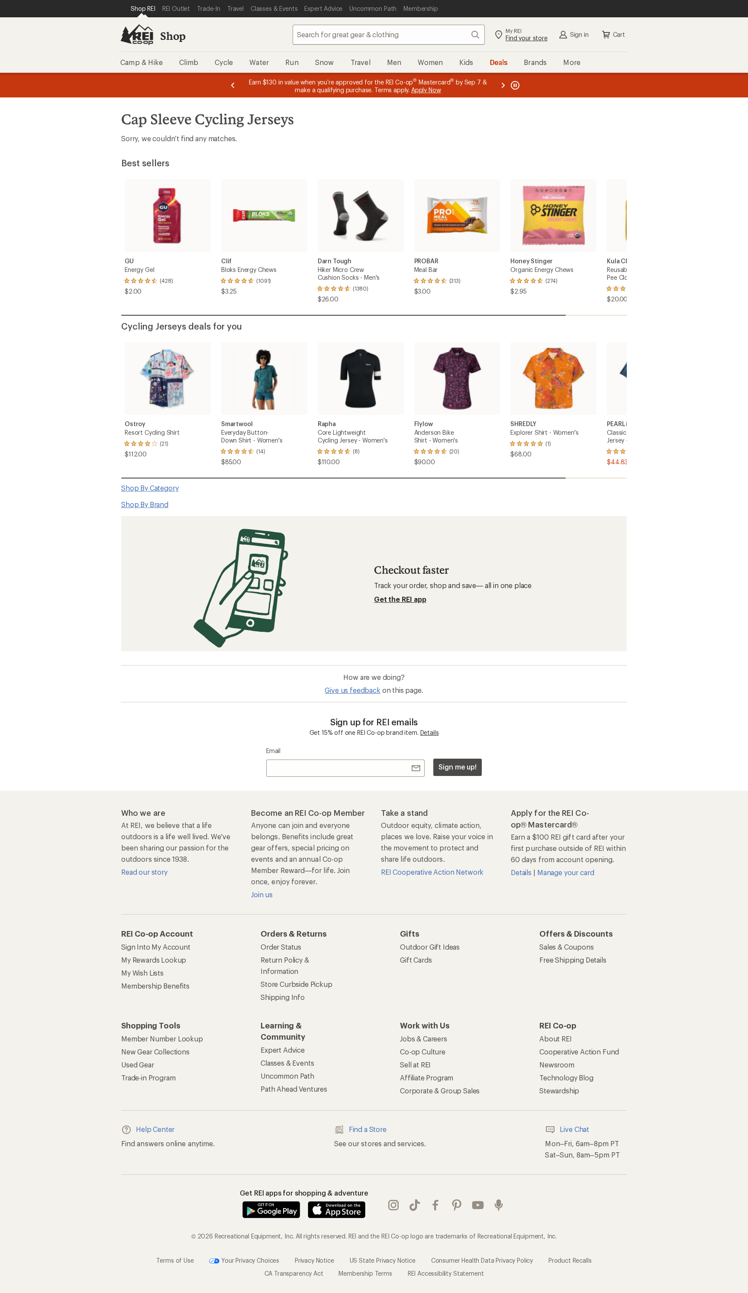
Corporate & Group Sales (440, 1090)
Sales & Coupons (566, 947)
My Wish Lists (142, 973)
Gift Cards (416, 960)
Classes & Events (287, 1063)
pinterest (457, 1205)
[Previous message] (233, 85)
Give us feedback (352, 690)
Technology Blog (566, 1077)
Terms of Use (174, 1260)
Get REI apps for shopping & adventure (304, 1193)
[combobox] (389, 35)
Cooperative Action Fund (579, 1051)
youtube (478, 1205)
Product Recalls (570, 1260)
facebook (436, 1205)
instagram (394, 1205)
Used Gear (137, 1064)
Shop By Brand (144, 504)
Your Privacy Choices (249, 1260)
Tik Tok (415, 1205)
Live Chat (574, 1129)
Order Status (281, 947)
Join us (262, 894)
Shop (172, 35)
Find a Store (368, 1129)
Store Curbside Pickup (296, 984)
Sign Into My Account (155, 947)
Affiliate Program (426, 1077)
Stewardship (559, 1090)
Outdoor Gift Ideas (430, 947)
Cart (619, 34)
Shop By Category (149, 488)
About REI (555, 1038)
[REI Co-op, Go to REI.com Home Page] (136, 34)
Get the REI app (400, 599)
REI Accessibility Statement (446, 1273)
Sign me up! (457, 767)
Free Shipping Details (572, 960)
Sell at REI (415, 1064)
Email (273, 750)
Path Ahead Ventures (294, 1089)
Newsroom (556, 1064)
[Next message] (503, 85)
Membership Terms (365, 1273)
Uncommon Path (287, 1076)
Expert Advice (283, 1050)
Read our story (144, 872)
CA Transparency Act (293, 1273)
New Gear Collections (155, 1051)
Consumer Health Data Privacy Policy (482, 1260)
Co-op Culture (422, 1051)
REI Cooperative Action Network (432, 872)
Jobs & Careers (423, 1038)
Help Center (155, 1129)
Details (429, 732)
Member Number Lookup (162, 1038)
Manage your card (565, 872)
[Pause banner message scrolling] (514, 85)
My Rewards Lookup (153, 960)
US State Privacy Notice (383, 1260)
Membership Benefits (155, 986)
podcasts (499, 1205)
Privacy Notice (314, 1260)
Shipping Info (283, 997)
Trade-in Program (148, 1077)
